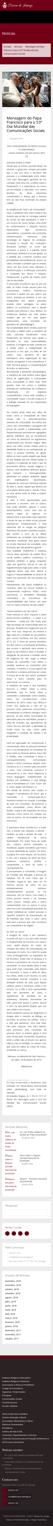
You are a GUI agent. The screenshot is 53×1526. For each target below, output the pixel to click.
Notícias (18, 47)
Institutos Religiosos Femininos (16, 1381)
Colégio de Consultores (12, 1388)
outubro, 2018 (12, 1289)
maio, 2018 (10, 1309)
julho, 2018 (10, 1301)
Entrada (7, 47)
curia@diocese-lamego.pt (21, 1257)
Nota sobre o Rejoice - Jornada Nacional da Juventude (31, 1158)
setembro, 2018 (12, 1293)
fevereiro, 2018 (12, 1322)
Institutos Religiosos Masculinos (16, 1377)
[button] (6, 89)
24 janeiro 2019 (16, 138)
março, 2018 (11, 1318)
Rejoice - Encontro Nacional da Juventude (33, 1180)
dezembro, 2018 (13, 1281)
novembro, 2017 (13, 1334)
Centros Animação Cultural (14, 1417)
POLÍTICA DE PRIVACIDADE (15, 1516)
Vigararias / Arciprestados (13, 1392)
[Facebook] (8, 1233)
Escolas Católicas (10, 1406)
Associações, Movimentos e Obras (17, 1421)
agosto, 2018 (11, 1297)
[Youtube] (21, 1233)
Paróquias (6, 1395)
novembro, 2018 (13, 1285)
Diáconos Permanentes (12, 1424)
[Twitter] (15, 1233)
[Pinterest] (27, 1233)
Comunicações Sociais (12, 1399)
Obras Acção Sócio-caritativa (15, 1414)
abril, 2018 (10, 1314)
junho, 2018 (10, 1305)
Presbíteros (7, 1428)
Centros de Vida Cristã (12, 1431)
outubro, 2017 (12, 1338)
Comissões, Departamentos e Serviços (19, 1435)
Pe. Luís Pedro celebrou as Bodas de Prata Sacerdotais (33, 1133)
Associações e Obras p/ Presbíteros (18, 1384)
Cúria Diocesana (9, 1402)
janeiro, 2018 (11, 1326)
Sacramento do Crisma (14, 1472)
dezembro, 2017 (13, 1330)
